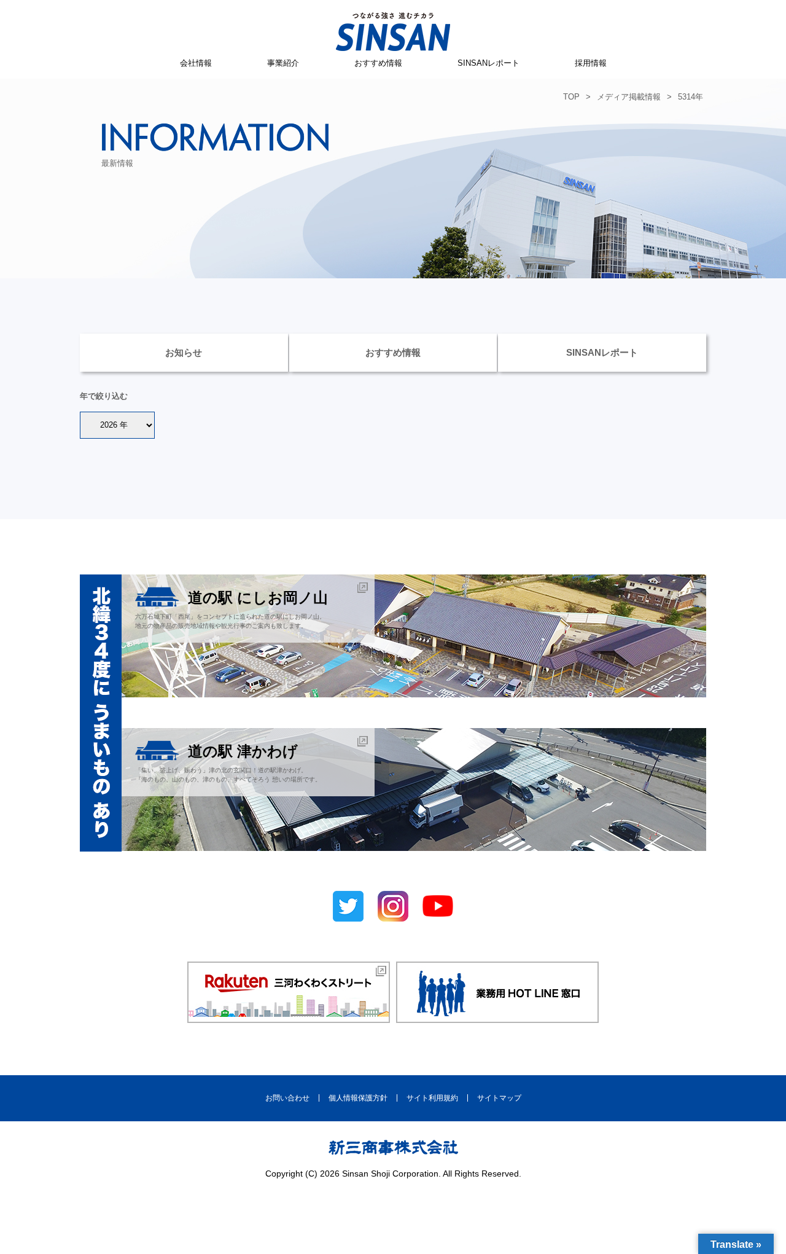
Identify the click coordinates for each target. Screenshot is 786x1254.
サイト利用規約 (432, 1098)
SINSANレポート (488, 63)
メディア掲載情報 (629, 96)
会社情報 (196, 63)
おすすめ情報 (378, 63)
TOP (571, 96)
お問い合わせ (287, 1098)
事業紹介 (283, 63)
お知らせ (183, 352)
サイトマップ (499, 1098)
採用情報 (591, 63)
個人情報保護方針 (358, 1098)
